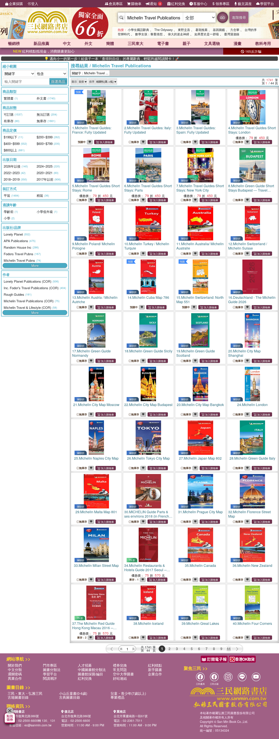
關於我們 (15, 665)
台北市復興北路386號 (24, 716)
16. (252, 299)
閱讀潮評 (50, 678)
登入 (34, 3)
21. (96, 404)
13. (94, 299)
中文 (67, 43)
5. (96, 188)
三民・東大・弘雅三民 (25, 693)
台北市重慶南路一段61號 (131, 716)
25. (96, 458)
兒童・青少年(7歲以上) (128, 693)
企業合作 (155, 673)
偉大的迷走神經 (178, 34)
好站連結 (120, 678)
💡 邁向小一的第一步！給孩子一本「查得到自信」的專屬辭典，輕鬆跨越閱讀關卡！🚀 (91, 58)
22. (148, 404)
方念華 (234, 29)
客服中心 (200, 3)
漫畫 (238, 43)
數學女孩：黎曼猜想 (149, 34)
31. (200, 511)
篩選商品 (58, 81)
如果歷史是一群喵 (206, 34)
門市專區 (50, 665)
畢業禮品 (117, 697)
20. (244, 353)
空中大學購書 (123, 673)
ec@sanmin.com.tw (37, 725)
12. (247, 246)
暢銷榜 (14, 43)
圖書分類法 (51, 669)
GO (222, 17)
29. (96, 511)
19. (195, 353)
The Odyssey (163, 29)
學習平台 (267, 3)
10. (146, 246)
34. (145, 570)
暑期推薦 (201, 29)
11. (200, 246)
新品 (41, 43)
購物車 (136, 3)
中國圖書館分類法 (92, 669)
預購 (78, 92)
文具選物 (212, 43)
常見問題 (120, 669)
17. (91, 353)
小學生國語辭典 (138, 29)
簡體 (110, 43)
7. (200, 188)
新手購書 (155, 669)
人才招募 (85, 665)
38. (148, 623)
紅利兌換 (178, 3)
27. (200, 458)
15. (200, 299)
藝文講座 (245, 3)
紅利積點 (155, 665)
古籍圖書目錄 (18, 697)
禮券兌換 (120, 665)
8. (251, 190)
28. (252, 458)
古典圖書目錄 (69, 697)
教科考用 (263, 43)
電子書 (163, 43)
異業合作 (15, 678)
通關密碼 (15, 673)
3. (196, 130)
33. (96, 565)
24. (252, 404)
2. (148, 130)
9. (93, 246)
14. (148, 297)
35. (200, 565)
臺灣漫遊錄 (231, 34)
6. (148, 188)
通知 (155, 3)
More (35, 265)
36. (252, 565)
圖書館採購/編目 (90, 673)
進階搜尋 (239, 17)
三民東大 (135, 43)
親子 (187, 43)
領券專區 (223, 3)
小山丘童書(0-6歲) (73, 693)
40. (252, 623)
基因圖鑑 (219, 29)
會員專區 (116, 3)
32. (249, 514)
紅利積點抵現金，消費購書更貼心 (44, 51)
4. (252, 130)
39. (200, 623)
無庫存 (135, 142)
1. (91, 130)
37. (93, 628)
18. (148, 350)
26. (148, 458)
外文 (88, 43)
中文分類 (15, 669)
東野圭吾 (184, 29)
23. (200, 404)
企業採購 (16, 3)
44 (229, 648)
